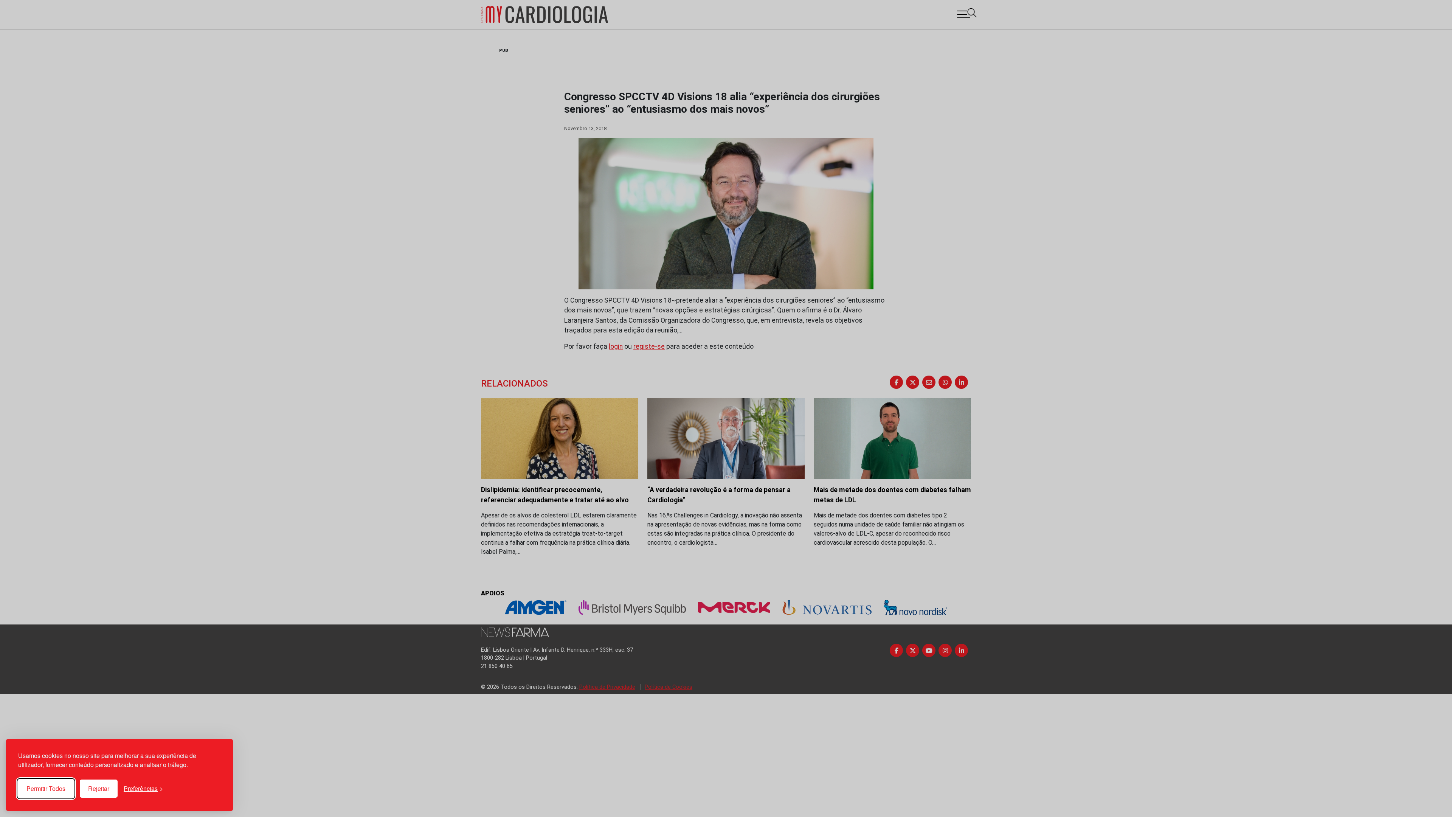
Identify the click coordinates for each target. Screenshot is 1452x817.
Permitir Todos (45, 788)
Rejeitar (98, 788)
